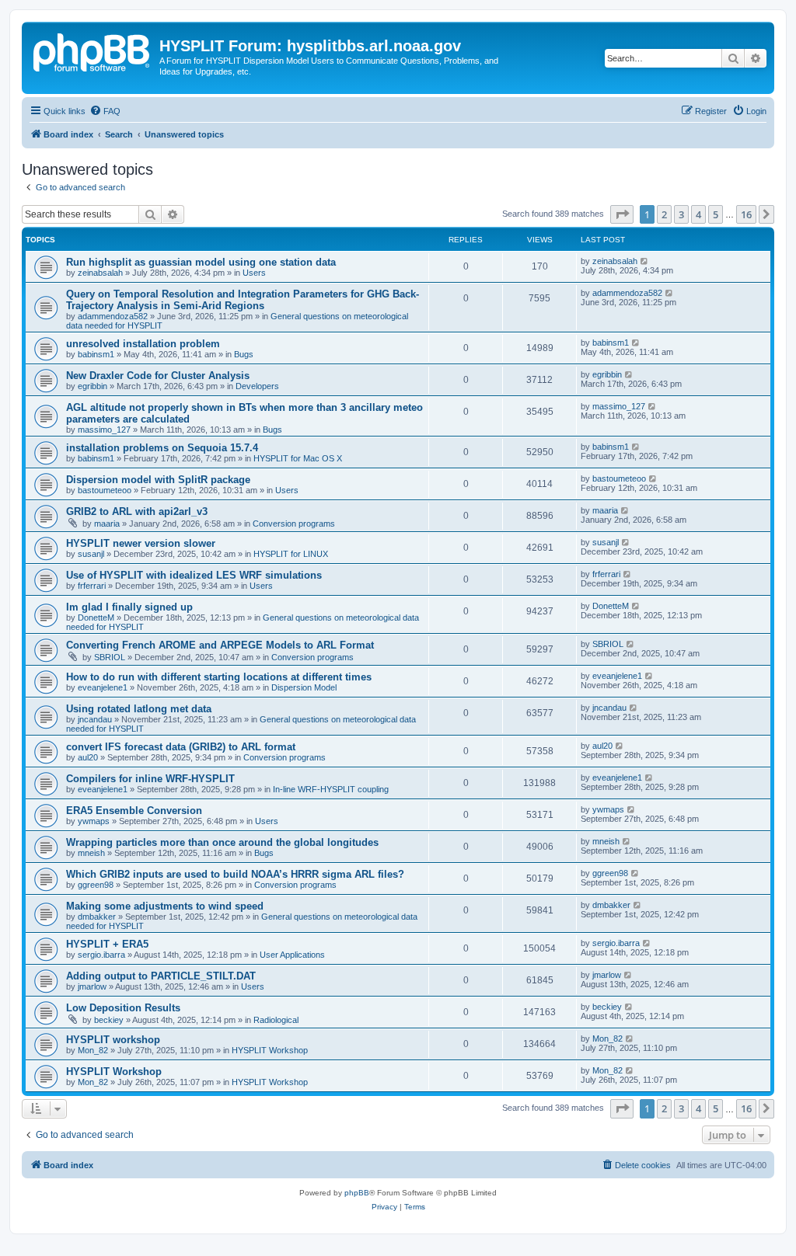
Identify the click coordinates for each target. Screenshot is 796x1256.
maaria (107, 523)
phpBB (356, 1192)
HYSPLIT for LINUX (290, 553)
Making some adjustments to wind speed (165, 906)
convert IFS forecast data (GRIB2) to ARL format (180, 747)
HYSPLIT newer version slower (140, 543)
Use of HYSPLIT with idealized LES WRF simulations (194, 575)
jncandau (95, 719)
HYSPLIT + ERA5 (107, 944)
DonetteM (96, 617)
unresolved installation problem (143, 344)
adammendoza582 (113, 316)
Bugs (243, 354)
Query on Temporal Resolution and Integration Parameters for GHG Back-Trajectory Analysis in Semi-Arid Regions (242, 299)
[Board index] (92, 50)
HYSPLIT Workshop (270, 1050)
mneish (91, 853)
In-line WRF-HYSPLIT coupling (331, 789)
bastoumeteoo (104, 490)
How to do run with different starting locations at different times (219, 677)
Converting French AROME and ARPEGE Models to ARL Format (220, 645)
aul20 (88, 757)
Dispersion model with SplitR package (158, 479)
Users (254, 272)
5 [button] (715, 214)
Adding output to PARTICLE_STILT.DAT (161, 976)
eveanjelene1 (102, 687)
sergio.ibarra (101, 954)
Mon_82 (93, 1050)
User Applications (292, 954)
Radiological (275, 1020)
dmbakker (97, 916)
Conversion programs (294, 523)
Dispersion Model (304, 687)
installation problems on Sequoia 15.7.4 (162, 448)
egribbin (92, 386)
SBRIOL (109, 657)
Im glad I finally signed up (129, 607)
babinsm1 (96, 354)
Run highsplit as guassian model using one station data (201, 262)
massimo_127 (104, 429)
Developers (257, 386)
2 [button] (664, 214)
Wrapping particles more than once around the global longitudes (222, 842)
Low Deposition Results (123, 1008)
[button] (622, 214)
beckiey (109, 1020)
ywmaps (94, 821)
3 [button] (681, 214)
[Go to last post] (645, 261)
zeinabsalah (100, 272)
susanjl (91, 553)
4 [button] (698, 214)
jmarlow (92, 986)
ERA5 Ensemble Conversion (134, 810)
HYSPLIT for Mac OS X (297, 458)
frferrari (92, 585)
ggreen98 (95, 884)
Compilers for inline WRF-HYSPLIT (150, 779)
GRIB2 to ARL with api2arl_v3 (137, 511)
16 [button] (746, 214)
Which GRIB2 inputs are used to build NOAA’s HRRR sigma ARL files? (235, 874)
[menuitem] (104, 111)
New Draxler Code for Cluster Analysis (158, 375)
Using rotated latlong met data (138, 709)
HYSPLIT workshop (113, 1040)
